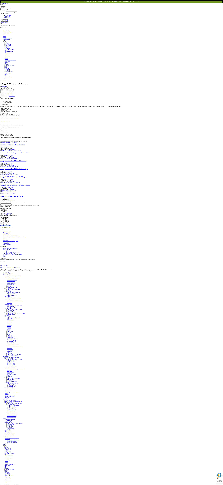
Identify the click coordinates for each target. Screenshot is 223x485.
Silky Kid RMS (10, 311)
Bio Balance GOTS (11, 281)
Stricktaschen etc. (8, 430)
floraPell (6, 50)
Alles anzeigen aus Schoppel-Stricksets (14, 403)
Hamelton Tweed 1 (10, 284)
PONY (6, 66)
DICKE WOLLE (6, 35)
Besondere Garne (6, 33)
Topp (6, 75)
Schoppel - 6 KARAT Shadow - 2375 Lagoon (13, 177)
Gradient (9, 328)
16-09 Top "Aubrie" (11, 406)
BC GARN (7, 43)
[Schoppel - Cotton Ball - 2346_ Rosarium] (8, 142)
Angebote (4, 77)
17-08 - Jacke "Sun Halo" (12, 413)
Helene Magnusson (8, 53)
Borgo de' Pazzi (8, 44)
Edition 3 (9, 326)
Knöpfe (6, 443)
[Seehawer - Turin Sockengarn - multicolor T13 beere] (10, 150)
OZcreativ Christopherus (9, 65)
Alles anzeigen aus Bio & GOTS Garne (14, 359)
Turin (8, 352)
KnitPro (6, 461)
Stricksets (4, 36)
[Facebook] (0, 262)
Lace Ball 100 (10, 331)
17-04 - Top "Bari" (10, 411)
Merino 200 (9, 302)
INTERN (4, 40)
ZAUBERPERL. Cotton (12, 386)
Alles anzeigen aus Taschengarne (13, 378)
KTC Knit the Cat (10, 319)
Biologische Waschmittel (9, 433)
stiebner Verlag (8, 73)
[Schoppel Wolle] (3, 86)
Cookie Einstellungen (7, 244)
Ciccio (8, 298)
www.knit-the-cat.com (14, 117)
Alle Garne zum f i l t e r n (7, 31)
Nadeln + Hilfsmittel (11, 429)
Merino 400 (9, 303)
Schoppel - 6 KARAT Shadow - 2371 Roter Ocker (15, 185)
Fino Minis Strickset (11, 314)
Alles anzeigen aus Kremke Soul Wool (14, 309)
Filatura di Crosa (8, 296)
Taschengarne (7, 377)
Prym (6, 67)
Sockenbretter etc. (8, 431)
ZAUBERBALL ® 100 (11, 336)
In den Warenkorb (10, 98)
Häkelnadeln (9, 425)
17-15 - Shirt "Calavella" (12, 415)
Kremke (6, 59)
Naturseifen (7, 432)
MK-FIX (6, 62)
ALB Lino (9, 321)
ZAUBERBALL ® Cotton (12, 338)
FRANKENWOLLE (9, 51)
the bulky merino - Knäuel (10, 395)
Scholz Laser (7, 69)
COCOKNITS (8, 47)
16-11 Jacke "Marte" (11, 408)
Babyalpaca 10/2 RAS (11, 279)
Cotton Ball (9, 325)
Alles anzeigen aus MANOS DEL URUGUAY (16, 313)
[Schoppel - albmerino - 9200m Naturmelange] (9, 158)
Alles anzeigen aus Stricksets (10, 400)
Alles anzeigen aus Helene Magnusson (14, 305)
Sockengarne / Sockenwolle (10, 367)
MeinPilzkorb (7, 61)
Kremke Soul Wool (8, 308)
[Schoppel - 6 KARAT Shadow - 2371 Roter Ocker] (10, 182)
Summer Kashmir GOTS (12, 287)
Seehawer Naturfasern (9, 71)
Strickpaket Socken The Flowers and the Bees (13, 401)
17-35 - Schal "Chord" (11, 417)
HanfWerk (9, 330)
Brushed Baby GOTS (11, 283)
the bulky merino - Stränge (10, 396)
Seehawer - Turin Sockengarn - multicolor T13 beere (16, 153)
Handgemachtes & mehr (7, 38)
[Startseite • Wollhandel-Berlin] (4, 3)
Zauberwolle (9, 335)
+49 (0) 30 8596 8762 (8, 213)
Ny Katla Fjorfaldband (11, 307)
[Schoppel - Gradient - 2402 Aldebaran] (7, 193)
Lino (8, 285)
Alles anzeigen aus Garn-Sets (12, 383)
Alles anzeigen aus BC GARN (13, 277)
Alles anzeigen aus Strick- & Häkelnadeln (15, 423)
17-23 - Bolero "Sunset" (11, 416)
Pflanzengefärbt (10, 349)
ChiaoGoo (7, 46)
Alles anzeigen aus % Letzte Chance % (12, 438)
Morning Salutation (11, 310)
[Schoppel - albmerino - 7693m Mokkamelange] (9, 166)
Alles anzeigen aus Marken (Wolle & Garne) (13, 275)
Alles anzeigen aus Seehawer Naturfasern (15, 347)
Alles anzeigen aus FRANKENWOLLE (14, 300)
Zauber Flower (10, 337)
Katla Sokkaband (10, 306)
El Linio (8, 329)
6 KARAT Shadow (11, 320)
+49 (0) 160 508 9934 (9, 214)
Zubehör (4, 37)
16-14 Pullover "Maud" (11, 409)
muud (6, 63)
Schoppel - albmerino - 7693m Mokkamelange (14, 169)
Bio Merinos (9, 362)
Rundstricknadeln (10, 424)
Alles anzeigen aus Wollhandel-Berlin (14, 354)
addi (6, 42)
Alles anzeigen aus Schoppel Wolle (13, 317)
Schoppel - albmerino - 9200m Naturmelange (13, 161)
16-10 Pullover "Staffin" (11, 407)
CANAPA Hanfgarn (11, 293)
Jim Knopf (7, 54)
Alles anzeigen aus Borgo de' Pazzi (13, 289)
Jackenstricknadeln (10, 428)
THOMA (7, 74)
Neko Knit (7, 64)
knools (6, 58)
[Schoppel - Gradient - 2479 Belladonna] (8, 191)
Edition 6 (9, 327)
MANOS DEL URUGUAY (10, 60)
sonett (6, 72)
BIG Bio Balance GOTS (12, 280)
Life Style (9, 332)
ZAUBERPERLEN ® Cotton (12, 343)
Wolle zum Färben (10, 344)
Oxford (8, 334)
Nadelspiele (9, 427)
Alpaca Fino (9, 348)
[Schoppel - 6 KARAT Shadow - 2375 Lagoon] (9, 174)
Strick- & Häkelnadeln (9, 422)
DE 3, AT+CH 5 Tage (9, 93)
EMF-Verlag (7, 48)
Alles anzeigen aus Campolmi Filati (13, 292)
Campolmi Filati (8, 45)
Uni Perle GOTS (10, 342)
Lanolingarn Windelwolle (9, 388)
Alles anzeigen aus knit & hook (13, 440)
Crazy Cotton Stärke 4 (11, 340)
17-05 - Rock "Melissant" (12, 412)
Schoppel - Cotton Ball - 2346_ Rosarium (12, 144)
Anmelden (6, 13)
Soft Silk (9, 286)
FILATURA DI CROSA (9, 49)
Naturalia (9, 290)
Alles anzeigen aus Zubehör (10, 419)
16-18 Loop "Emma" (11, 410)
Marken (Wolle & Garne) (7, 32)
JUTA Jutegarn (10, 294)
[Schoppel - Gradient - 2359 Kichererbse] (8, 190)
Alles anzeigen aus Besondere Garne (12, 357)
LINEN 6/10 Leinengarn (12, 295)
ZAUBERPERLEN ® (11, 341)
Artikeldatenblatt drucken (5, 121)
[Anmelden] (11, 204)
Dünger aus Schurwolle (9, 434)
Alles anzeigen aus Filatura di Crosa (14, 297)
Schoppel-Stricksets (11, 318)
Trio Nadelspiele (10, 426)
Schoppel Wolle (8, 70)
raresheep (7, 68)
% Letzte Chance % (6, 39)
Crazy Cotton (9, 339)
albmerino (9, 322)
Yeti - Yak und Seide (11, 350)
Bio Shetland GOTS (11, 282)
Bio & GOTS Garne (9, 358)
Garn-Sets (7, 382)
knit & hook (7, 55)
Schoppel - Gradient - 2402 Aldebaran (11, 196)
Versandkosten (12, 96)
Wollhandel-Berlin (8, 76)
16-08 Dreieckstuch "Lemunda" (13, 405)
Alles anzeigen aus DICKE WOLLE (12, 392)
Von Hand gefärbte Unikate (12, 355)
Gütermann (7, 52)
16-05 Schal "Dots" (11, 404)
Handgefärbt (9, 371)
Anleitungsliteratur (8, 420)
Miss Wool (9, 333)
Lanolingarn (9, 351)
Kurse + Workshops (6, 30)
